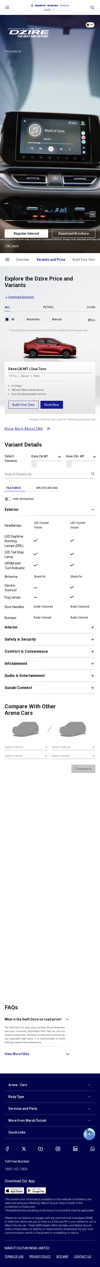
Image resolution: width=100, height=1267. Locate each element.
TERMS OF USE (14, 1256)
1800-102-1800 (16, 1169)
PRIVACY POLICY (40, 1256)
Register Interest (26, 233)
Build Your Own (23, 405)
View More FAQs (17, 1054)
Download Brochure (73, 233)
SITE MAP (62, 1256)
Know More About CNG (24, 428)
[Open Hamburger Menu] (7, 259)
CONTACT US (82, 1256)
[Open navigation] (7, 7)
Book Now (51, 405)
